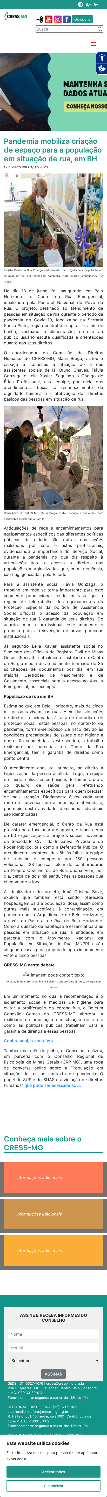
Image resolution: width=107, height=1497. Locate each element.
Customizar (53, 1486)
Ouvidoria (82, 19)
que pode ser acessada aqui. (52, 1085)
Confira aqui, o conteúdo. (29, 1040)
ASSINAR (53, 1374)
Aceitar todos (53, 1472)
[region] (53, 1466)
